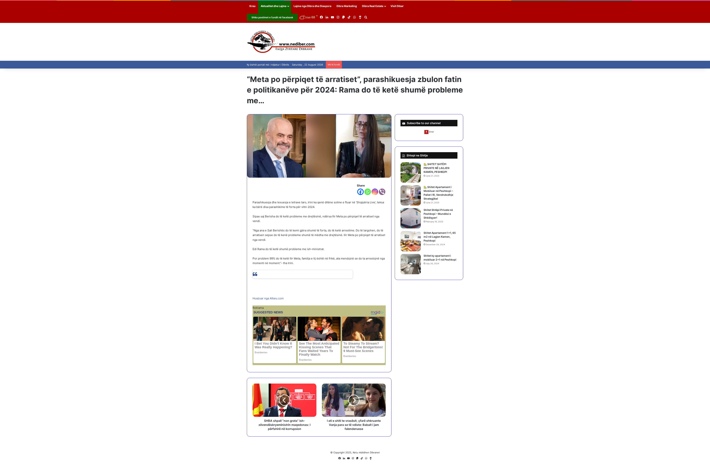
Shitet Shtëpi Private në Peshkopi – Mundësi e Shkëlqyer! (438, 213)
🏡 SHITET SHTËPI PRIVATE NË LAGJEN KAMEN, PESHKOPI (436, 168)
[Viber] (382, 192)
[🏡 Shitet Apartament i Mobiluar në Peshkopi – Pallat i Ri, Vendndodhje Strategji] (410, 195)
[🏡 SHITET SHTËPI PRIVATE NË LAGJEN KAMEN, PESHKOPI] (410, 172)
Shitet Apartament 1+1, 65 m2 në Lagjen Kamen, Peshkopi (440, 236)
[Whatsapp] (367, 192)
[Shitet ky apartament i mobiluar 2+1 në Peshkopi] (410, 264)
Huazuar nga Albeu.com (268, 298)
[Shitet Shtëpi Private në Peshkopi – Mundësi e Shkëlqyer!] (410, 218)
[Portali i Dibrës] (281, 41)
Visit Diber (397, 6)
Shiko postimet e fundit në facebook (272, 17)
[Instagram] (375, 192)
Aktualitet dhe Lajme (273, 6)
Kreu (252, 6)
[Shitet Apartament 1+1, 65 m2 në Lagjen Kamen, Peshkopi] (410, 241)
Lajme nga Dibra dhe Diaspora (312, 6)
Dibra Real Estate (372, 6)
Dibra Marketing (347, 6)
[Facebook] (360, 192)
